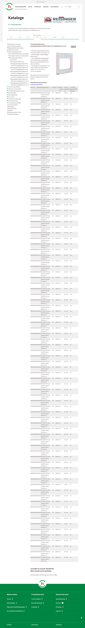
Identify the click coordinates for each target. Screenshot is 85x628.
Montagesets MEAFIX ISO (17, 61)
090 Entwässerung (13, 101)
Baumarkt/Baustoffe (20, 6)
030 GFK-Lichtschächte (14, 87)
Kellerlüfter (10, 110)
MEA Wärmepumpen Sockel (14, 112)
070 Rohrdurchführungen (14, 99)
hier (56, 575)
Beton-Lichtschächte (12, 105)
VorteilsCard (37, 6)
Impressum (59, 624)
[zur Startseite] (42, 584)
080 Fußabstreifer (12, 95)
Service (30, 6)
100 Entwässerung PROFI (14, 103)
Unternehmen (54, 6)
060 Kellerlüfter (12, 93)
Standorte (45, 6)
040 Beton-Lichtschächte (14, 89)
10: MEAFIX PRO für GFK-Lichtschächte (19, 54)
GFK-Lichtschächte (12, 108)
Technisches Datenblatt (36, 84)
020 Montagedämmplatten (15, 52)
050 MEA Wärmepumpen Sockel (16, 91)
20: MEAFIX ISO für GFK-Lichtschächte (19, 56)
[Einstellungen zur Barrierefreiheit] (81, 617)
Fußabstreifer (10, 106)
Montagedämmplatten (13, 114)
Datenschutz (34, 624)
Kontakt (9, 624)
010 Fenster (11, 97)
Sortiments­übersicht (14, 24)
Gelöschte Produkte (13, 50)
